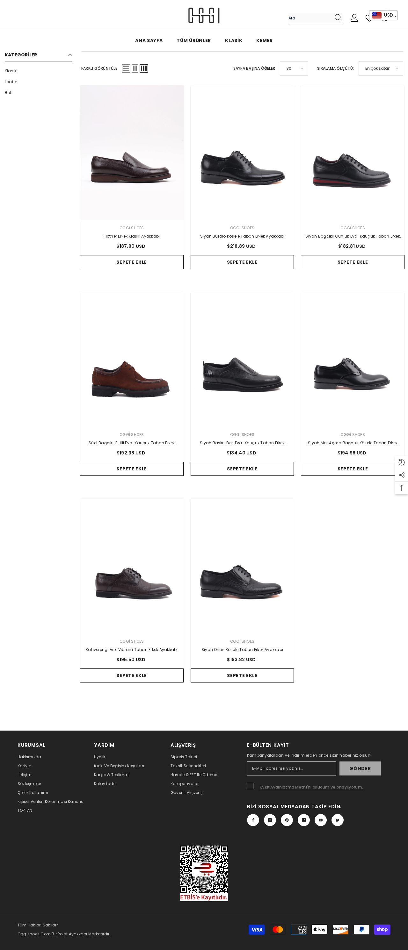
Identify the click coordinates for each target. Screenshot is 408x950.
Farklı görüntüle (99, 68)
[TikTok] (304, 820)
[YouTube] (321, 820)
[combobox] (309, 18)
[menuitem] (38, 71)
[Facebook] (253, 820)
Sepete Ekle (131, 262)
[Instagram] (270, 820)
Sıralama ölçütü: (335, 68)
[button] (126, 68)
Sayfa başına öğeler (254, 68)
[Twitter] (338, 820)
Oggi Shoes (132, 228)
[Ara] (315, 18)
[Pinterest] (287, 820)
